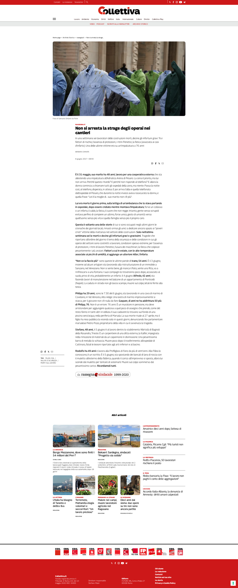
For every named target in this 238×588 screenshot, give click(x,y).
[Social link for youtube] (180, 2)
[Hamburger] (54, 19)
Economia (95, 19)
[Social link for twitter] (170, 2)
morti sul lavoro (48, 363)
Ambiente (85, 19)
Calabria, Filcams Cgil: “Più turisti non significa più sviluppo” (163, 446)
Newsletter (79, 2)
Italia (118, 19)
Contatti (57, 2)
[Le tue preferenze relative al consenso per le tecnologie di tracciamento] (233, 583)
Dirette (146, 19)
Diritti (103, 19)
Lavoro (76, 19)
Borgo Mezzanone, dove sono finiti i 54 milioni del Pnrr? (73, 454)
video (92, 24)
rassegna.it (80, 38)
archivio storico (140, 24)
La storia (159, 580)
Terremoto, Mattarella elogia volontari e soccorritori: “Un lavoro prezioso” (84, 505)
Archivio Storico (68, 38)
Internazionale (128, 19)
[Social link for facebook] (173, 2)
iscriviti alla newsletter (118, 24)
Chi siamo (159, 568)
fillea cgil (49, 358)
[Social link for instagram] (177, 2)
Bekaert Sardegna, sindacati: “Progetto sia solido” (114, 454)
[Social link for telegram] (184, 2)
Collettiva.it (61, 576)
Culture (139, 19)
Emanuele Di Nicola (126, 513)
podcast (100, 24)
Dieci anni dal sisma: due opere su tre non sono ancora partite (130, 504)
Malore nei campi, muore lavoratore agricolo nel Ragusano (107, 504)
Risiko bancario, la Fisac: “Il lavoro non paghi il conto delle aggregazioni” (163, 477)
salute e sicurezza (49, 360)
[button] (152, 163)
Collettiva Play (157, 19)
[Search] (87, 2)
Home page (57, 38)
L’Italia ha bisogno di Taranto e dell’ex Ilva (62, 502)
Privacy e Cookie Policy (165, 583)
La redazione (67, 2)
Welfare (111, 19)
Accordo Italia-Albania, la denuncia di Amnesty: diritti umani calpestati (163, 493)
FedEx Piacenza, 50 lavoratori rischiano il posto (159, 462)
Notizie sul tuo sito (163, 577)
